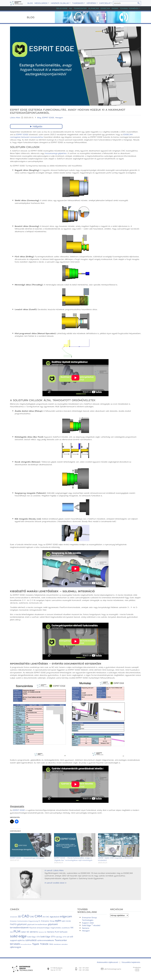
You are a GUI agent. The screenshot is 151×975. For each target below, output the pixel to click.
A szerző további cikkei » (55, 882)
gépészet (22, 924)
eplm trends (66, 920)
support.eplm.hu (17, 940)
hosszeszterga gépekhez (56, 153)
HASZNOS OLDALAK (60, 3)
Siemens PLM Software (57, 931)
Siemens (85, 928)
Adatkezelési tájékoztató (108, 962)
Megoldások (41, 3)
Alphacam (93, 8)
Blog (30, 3)
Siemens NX (42, 932)
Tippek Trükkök (40, 944)
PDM (11, 932)
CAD (25, 916)
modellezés (66, 927)
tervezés (15, 943)
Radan (115, 8)
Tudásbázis (78, 3)
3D (19, 916)
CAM (38, 916)
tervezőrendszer (26, 944)
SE (28, 931)
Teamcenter (80, 8)
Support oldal (88, 922)
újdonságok (15, 947)
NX (70, 8)
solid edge (18, 936)
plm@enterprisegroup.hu (113, 969)
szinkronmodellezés (45, 940)
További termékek (129, 8)
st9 (71, 936)
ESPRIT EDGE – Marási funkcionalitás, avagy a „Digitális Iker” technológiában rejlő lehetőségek (73, 859)
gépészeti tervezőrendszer (37, 924)
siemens (34, 932)
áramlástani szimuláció (61, 944)
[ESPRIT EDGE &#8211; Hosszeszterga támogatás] (31, 845)
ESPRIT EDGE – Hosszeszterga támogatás (27, 857)
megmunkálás (55, 927)
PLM (17, 931)
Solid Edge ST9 (47, 936)
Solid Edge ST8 (33, 936)
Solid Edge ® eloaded (91, 925)
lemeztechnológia (43, 927)
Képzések (91, 3)
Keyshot (32, 927)
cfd (44, 916)
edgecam (66, 916)
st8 (68, 936)
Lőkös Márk (15, 117)
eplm (58, 920)
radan (23, 931)
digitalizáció (54, 916)
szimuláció (31, 940)
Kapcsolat (105, 3)
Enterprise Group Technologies (89, 919)
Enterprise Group (48, 920)
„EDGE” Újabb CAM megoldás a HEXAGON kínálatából (115, 859)
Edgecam (105, 8)
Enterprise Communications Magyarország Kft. (25, 921)
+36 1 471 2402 (84, 970)
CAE (32, 916)
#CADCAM (13, 917)
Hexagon (59, 117)
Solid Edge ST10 (60, 936)
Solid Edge (61, 8)
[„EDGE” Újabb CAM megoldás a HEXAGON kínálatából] (119, 845)
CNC (47, 916)
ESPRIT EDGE (48, 117)
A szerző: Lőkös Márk (54, 870)
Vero (51, 944)
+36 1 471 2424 (84, 968)
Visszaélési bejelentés (131, 962)
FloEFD (13, 924)
